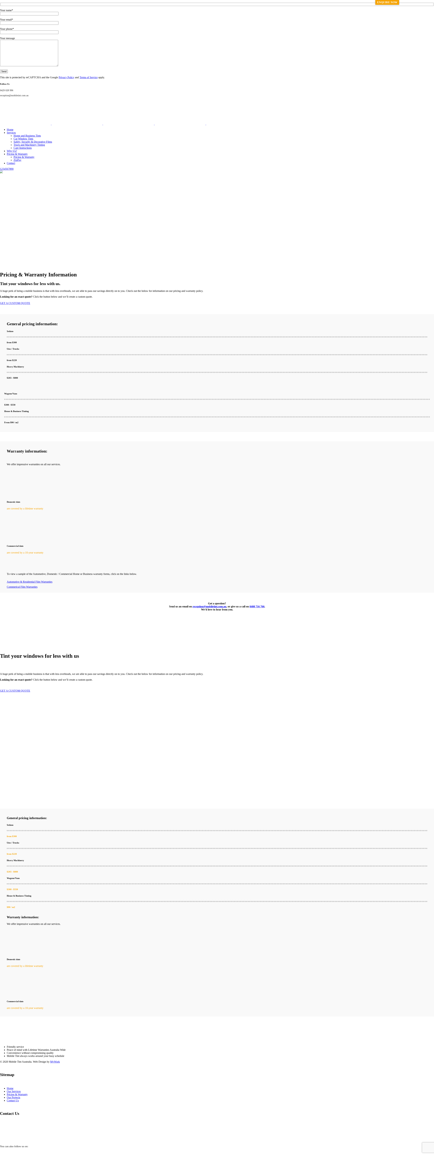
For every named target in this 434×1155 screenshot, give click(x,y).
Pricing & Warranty (17, 1094)
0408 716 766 (257, 606)
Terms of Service (89, 77)
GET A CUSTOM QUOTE (15, 303)
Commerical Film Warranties (22, 586)
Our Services (14, 1091)
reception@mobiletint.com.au (209, 606)
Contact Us (13, 1100)
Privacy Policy (66, 77)
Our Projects (13, 1097)
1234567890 (7, 168)
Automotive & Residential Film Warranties (29, 581)
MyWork (55, 1061)
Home (10, 1088)
